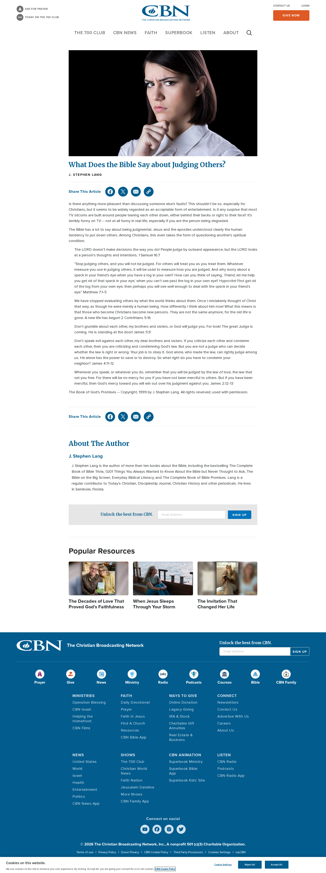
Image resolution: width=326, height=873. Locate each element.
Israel (77, 775)
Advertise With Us (233, 716)
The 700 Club (89, 32)
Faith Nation (131, 780)
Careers (224, 723)
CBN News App (85, 803)
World (77, 768)
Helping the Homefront (82, 718)
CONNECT (227, 696)
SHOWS (128, 755)
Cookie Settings (223, 864)
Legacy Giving (181, 709)
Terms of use (84, 852)
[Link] (149, 192)
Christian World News (134, 771)
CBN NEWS (125, 32)
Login (305, 6)
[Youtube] (144, 829)
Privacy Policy (107, 852)
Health (78, 782)
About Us (225, 730)
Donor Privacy (130, 852)
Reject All (250, 864)
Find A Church (133, 723)
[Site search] (249, 34)
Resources (130, 730)
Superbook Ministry (186, 761)
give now (291, 15)
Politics (78, 796)
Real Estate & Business (181, 737)
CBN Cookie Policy (156, 852)
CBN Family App (135, 801)
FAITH (151, 32)
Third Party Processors (188, 852)
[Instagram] (169, 829)
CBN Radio (227, 761)
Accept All (276, 864)
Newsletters (228, 702)
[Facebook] (110, 192)
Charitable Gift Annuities (181, 725)
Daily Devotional (135, 702)
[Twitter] (123, 192)
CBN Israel (81, 709)
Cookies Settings (219, 852)
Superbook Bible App (183, 771)
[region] (163, 865)
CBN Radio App (231, 775)
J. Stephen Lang (85, 174)
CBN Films (81, 728)
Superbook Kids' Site (187, 780)
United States (84, 761)
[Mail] (136, 192)
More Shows (131, 794)
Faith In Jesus (133, 716)
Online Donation (183, 702)
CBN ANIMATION (185, 755)
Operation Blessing (89, 702)
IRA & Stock (179, 716)
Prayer (126, 709)
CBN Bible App (133, 737)
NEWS (78, 755)
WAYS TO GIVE (183, 696)
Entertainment (84, 789)
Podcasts (225, 768)
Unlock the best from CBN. (127, 514)
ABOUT (231, 32)
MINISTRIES (83, 696)
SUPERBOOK (178, 32)
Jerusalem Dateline (137, 787)
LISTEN (207, 32)
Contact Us (281, 6)
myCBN (240, 852)
